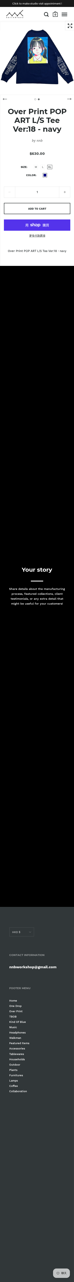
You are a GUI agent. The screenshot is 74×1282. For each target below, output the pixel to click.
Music (13, 1027)
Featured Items (19, 1043)
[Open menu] (64, 14)
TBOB (13, 1016)
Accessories (17, 1048)
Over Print (16, 1011)
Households (17, 1059)
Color (31, 175)
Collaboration (18, 1091)
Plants (13, 1070)
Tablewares (16, 1054)
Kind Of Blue (17, 1021)
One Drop (15, 1006)
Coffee (13, 1085)
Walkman (15, 1037)
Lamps (13, 1080)
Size (24, 167)
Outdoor (14, 1064)
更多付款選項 (37, 235)
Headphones (17, 1032)
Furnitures (16, 1075)
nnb (40, 140)
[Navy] (45, 175)
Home (13, 1000)
